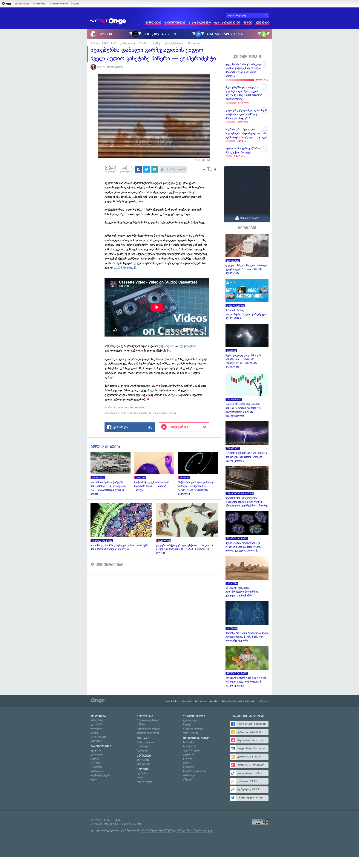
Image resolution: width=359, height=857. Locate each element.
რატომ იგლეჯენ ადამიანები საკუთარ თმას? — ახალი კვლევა (156, 472)
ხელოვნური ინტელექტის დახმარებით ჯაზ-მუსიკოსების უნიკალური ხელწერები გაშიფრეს (247, 487)
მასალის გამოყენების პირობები (238, 701)
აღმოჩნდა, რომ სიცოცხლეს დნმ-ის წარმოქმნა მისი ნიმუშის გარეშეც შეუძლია (123, 527)
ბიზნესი (141, 724)
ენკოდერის (166, 346)
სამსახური (188, 766)
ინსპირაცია (189, 775)
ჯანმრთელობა (194, 716)
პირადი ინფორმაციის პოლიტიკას (195, 830)
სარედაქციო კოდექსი (206, 701)
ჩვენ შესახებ (172, 701)
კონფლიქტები (98, 736)
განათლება (96, 754)
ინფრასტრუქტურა (100, 775)
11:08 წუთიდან (124, 267)
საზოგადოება (100, 746)
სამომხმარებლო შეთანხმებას (157, 830)
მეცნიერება (153, 22)
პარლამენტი (97, 720)
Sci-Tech (144, 43)
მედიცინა (188, 724)
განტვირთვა (39, 3)
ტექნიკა (157, 43)
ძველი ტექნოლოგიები (162, 413)
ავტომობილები (191, 750)
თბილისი (95, 762)
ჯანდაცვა (95, 758)
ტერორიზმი (96, 724)
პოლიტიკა (98, 716)
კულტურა (144, 755)
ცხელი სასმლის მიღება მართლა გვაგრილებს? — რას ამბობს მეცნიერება (247, 254)
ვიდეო (247, 22)
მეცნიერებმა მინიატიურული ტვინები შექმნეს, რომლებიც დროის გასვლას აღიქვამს (247, 532)
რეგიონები (96, 766)
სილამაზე (188, 742)
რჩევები (187, 779)
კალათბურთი (144, 781)
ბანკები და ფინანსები (148, 720)
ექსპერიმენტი (129, 413)
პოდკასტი (262, 22)
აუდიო (143, 413)
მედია (93, 779)
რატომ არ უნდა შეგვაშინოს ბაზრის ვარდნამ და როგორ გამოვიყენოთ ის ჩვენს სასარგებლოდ (247, 395)
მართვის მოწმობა (60, 3)
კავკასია (94, 732)
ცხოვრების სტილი (174, 43)
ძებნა (76, 3)
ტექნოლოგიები (174, 22)
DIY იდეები (194, 43)
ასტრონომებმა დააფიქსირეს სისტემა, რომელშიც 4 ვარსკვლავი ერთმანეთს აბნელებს (200, 474)
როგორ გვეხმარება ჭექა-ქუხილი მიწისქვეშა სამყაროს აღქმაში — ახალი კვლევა (247, 442)
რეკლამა (187, 701)
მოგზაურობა (190, 746)
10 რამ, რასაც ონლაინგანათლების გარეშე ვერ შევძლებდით (247, 299)
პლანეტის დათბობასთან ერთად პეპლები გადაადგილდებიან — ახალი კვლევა (247, 667)
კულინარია (189, 754)
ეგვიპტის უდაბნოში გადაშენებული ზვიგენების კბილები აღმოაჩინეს (247, 577)
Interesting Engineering (129, 407)
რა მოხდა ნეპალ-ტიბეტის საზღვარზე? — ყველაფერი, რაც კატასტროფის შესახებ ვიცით (112, 474)
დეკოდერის (188, 346)
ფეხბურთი (142, 773)
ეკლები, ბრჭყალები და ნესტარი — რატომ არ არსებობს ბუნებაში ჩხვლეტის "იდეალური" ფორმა (189, 529)
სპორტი (142, 769)
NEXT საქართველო (227, 22)
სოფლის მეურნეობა (148, 732)
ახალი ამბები (22, 3)
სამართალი (96, 771)
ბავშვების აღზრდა (193, 728)
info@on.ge (111, 823)
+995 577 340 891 (130, 823)
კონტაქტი (264, 701)
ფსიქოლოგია (190, 720)
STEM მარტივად (199, 22)
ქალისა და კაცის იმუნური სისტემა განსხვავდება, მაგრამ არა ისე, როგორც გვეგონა (247, 622)
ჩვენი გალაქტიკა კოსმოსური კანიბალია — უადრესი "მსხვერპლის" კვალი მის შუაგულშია (247, 346)
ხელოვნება (143, 759)
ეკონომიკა (145, 716)
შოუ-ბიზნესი (143, 764)
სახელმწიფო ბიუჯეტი (148, 728)
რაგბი (140, 777)
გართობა (188, 758)
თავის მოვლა (190, 732)
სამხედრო (96, 741)
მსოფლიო (96, 728)
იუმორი (187, 762)
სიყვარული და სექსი (194, 771)
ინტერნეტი (142, 746)
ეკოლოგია (96, 750)
